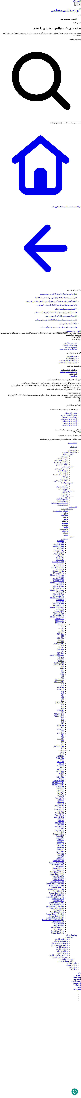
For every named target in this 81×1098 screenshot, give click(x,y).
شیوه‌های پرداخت (71, 347)
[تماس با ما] (79, 400)
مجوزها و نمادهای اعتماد (68, 372)
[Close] (53, 430)
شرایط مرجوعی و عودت (68, 349)
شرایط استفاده (71, 358)
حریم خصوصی (72, 356)
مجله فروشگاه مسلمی (69, 370)
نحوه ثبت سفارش (70, 343)
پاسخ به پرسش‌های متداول (67, 362)
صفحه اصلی (72, 443)
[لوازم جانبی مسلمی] (66, 10)
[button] (78, 975)
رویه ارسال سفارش (70, 345)
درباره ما (74, 376)
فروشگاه (73, 447)
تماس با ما (73, 374)
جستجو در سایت (75, 39)
